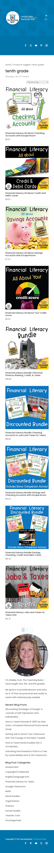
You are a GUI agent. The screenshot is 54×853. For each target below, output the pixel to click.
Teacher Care (12, 815)
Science (9, 805)
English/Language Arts (17, 776)
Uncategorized (13, 820)
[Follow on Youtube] (36, 45)
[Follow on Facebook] (25, 45)
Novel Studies (12, 796)
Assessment (11, 767)
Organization (12, 801)
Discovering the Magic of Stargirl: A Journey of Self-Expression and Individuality (23, 713)
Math (8, 791)
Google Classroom (15, 786)
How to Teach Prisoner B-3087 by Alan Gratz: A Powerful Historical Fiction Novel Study (26, 725)
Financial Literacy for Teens (19, 781)
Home (8, 64)
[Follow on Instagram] (46, 45)
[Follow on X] (31, 45)
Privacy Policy (40, 839)
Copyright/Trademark (17, 771)
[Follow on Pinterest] (41, 45)
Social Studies (12, 810)
